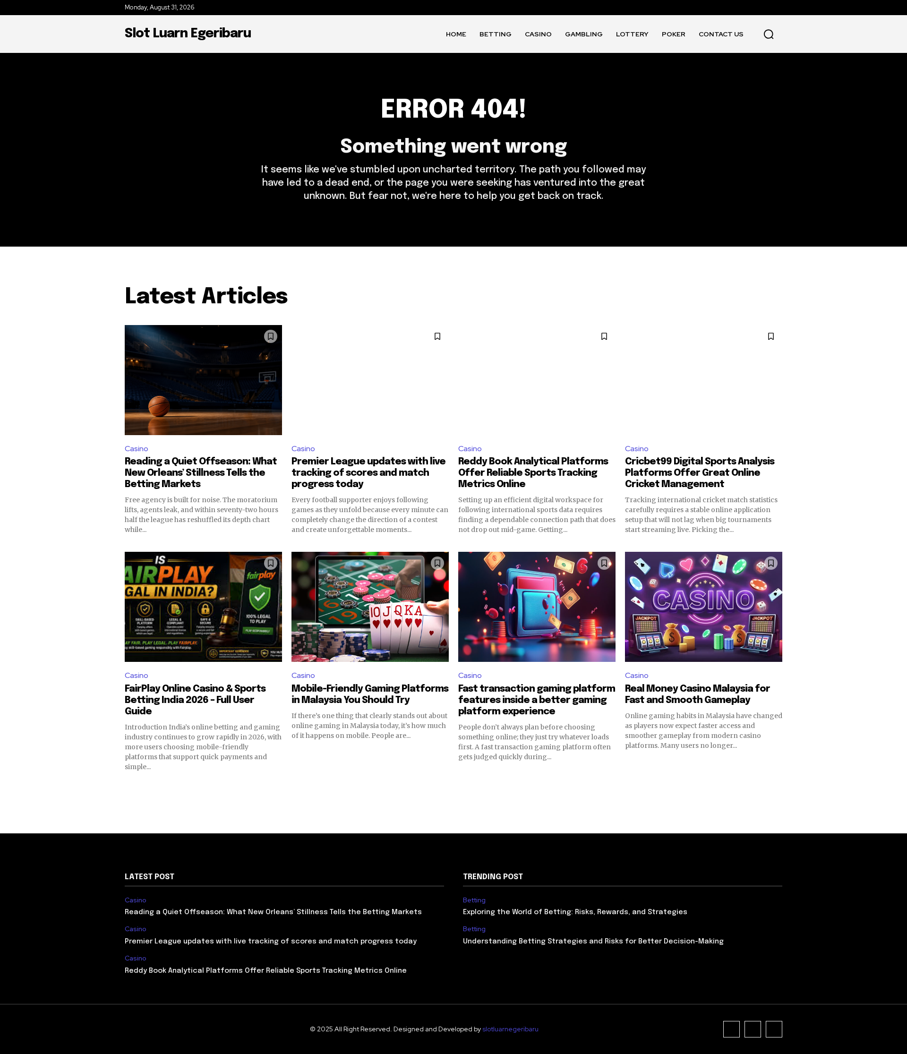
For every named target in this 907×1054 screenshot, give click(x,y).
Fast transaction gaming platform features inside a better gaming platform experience (536, 700)
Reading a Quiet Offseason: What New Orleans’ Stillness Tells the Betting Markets (201, 473)
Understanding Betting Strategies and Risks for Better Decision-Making (593, 941)
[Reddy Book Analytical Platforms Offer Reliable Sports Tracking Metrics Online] (537, 380)
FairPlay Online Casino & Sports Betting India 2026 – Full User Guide (195, 700)
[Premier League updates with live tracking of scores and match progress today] (370, 380)
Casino (136, 449)
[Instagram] (752, 1029)
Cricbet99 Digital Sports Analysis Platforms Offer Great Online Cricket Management (699, 473)
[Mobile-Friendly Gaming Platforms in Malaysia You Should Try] (370, 607)
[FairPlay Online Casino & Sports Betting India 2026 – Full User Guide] (203, 607)
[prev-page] (131, 788)
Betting (474, 900)
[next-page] (776, 788)
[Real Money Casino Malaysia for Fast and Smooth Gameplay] (703, 607)
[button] (768, 34)
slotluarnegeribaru (510, 1029)
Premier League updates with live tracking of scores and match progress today (368, 473)
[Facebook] (731, 1029)
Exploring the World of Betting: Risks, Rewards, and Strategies (575, 912)
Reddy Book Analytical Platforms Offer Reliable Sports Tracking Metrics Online (533, 473)
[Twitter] (774, 1029)
